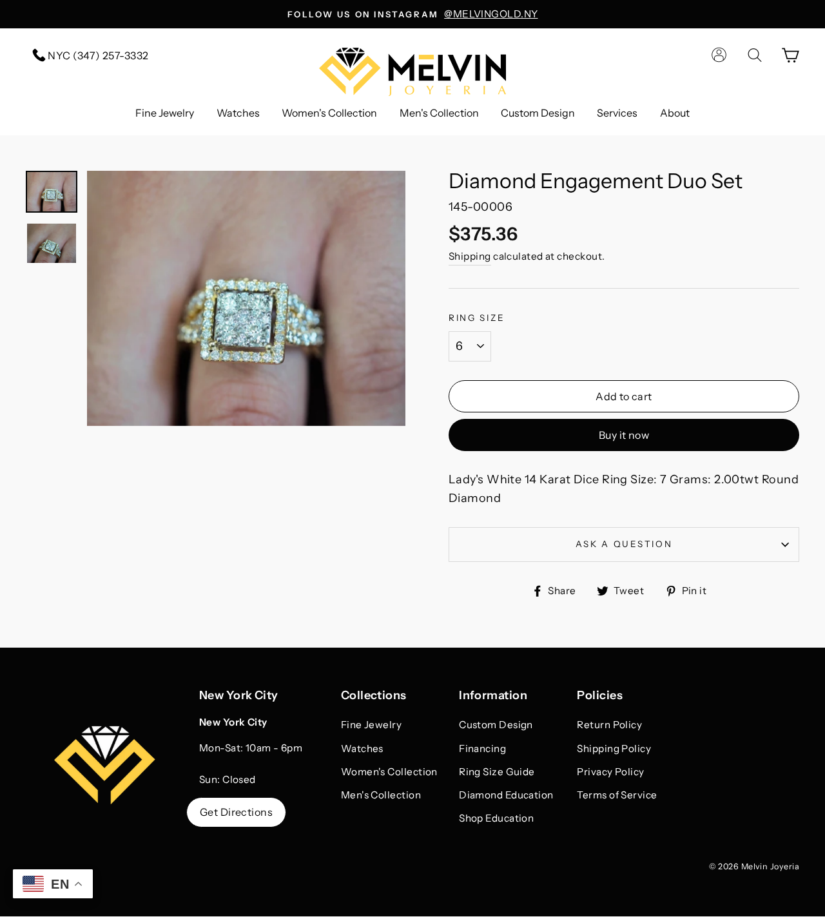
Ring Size (477, 318)
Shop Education (496, 818)
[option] (412, 14)
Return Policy (609, 725)
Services (617, 112)
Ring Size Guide (497, 772)
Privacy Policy (610, 772)
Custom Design (538, 112)
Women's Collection (329, 112)
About (675, 112)
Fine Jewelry (164, 112)
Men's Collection (439, 112)
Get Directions (236, 812)
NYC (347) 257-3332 (97, 55)
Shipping (470, 256)
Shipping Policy (614, 748)
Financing (482, 748)
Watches (238, 112)
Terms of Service (617, 795)
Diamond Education (506, 795)
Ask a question (624, 544)
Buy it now (624, 435)
